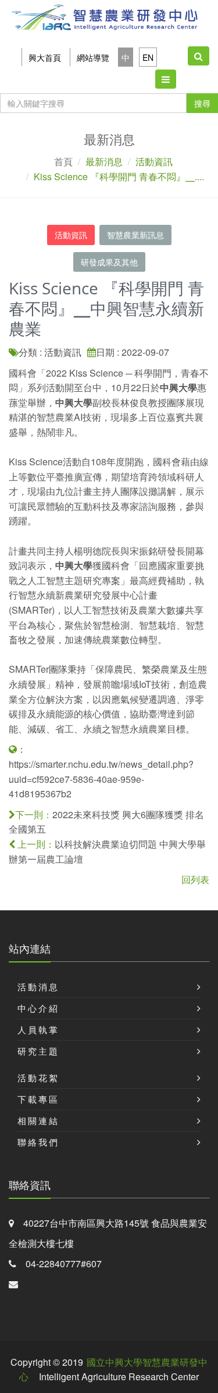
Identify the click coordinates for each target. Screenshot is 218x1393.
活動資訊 (71, 234)
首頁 (63, 161)
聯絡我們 (38, 1142)
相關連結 (38, 1120)
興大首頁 (44, 57)
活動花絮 (38, 1077)
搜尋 (202, 103)
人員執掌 (38, 1029)
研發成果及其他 (109, 262)
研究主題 (38, 1051)
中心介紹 (38, 1008)
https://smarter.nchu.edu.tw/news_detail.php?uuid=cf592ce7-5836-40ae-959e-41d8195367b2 (101, 778)
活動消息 (38, 986)
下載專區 (38, 1099)
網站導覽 (93, 57)
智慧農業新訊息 (135, 234)
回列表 (195, 879)
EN (147, 57)
